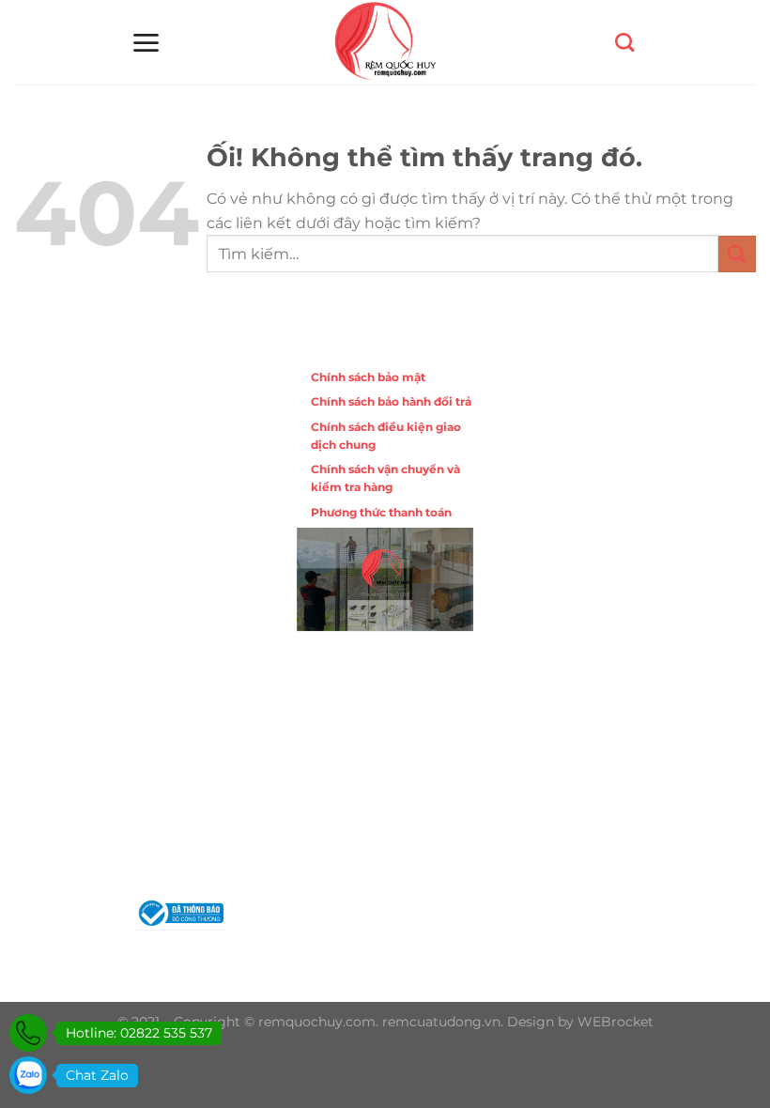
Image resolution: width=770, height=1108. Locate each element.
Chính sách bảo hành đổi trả (391, 401)
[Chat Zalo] (28, 1075)
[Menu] (146, 42)
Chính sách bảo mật (368, 377)
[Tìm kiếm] (624, 42)
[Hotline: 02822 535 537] (28, 1033)
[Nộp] (737, 254)
